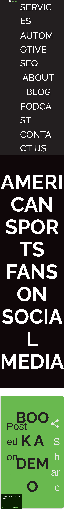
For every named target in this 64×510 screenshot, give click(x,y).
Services (36, 14)
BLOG (38, 92)
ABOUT (38, 77)
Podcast (36, 113)
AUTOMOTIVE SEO (36, 49)
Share (55, 456)
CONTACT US (35, 141)
